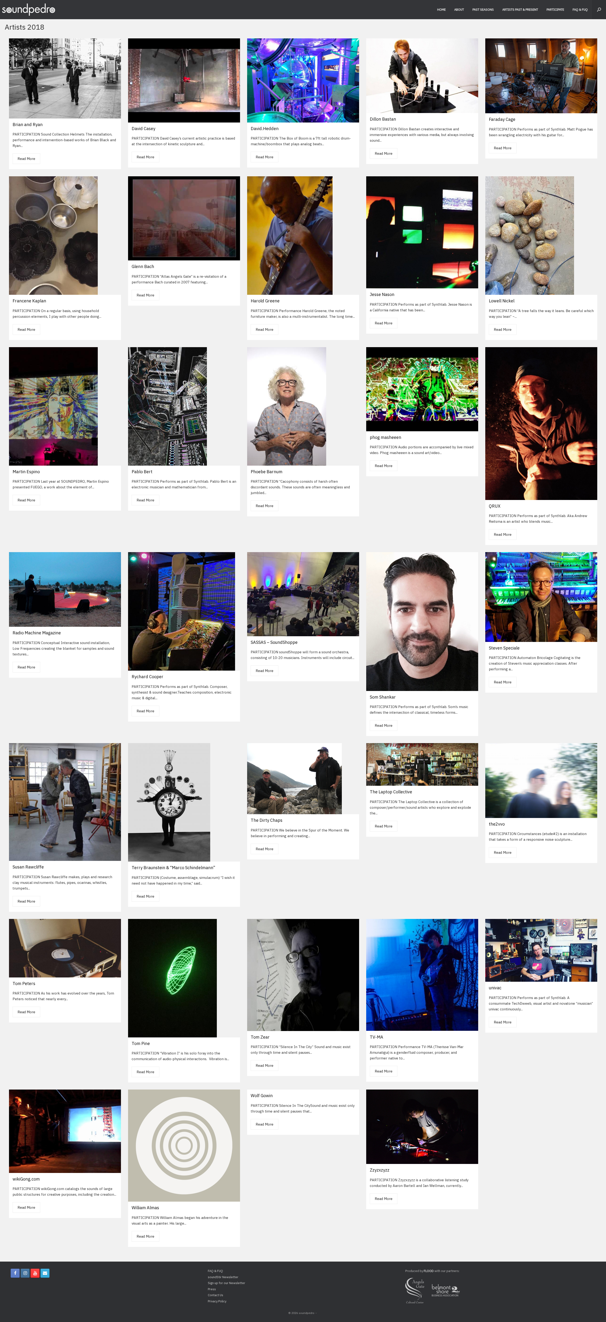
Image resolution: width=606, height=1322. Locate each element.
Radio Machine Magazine (37, 633)
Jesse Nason (382, 294)
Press (212, 1289)
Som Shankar (383, 697)
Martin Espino (26, 471)
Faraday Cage (502, 119)
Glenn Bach (143, 266)
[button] (599, 9)
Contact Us (215, 1295)
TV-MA (376, 1037)
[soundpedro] (28, 9)
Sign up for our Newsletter (226, 1283)
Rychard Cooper (147, 676)
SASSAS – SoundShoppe (274, 642)
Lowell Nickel (501, 301)
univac (495, 987)
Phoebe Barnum (266, 471)
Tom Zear (260, 1037)
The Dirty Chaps (266, 820)
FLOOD (429, 1271)
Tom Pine (141, 1043)
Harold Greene (265, 301)
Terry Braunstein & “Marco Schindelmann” (173, 867)
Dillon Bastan (383, 119)
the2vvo (497, 824)
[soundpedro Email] (44, 1273)
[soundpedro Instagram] (25, 1273)
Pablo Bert (142, 471)
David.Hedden (265, 128)
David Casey (143, 128)
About (459, 10)
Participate (555, 10)
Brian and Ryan (28, 124)
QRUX (494, 506)
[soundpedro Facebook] (15, 1273)
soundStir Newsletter (223, 1277)
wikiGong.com (26, 1179)
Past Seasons (483, 10)
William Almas (145, 1207)
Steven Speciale (504, 648)
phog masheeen (385, 437)
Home (441, 10)
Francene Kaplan (29, 301)
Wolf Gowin (262, 1095)
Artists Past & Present (520, 10)
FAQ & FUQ (580, 10)
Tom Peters (24, 983)
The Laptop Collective (391, 792)
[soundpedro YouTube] (35, 1273)
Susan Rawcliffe (28, 867)
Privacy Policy (217, 1301)
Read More (26, 158)
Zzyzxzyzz (379, 1170)
